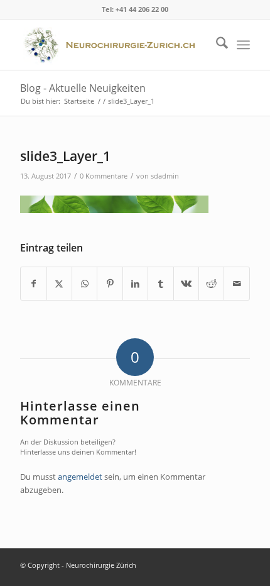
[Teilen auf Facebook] (33, 283)
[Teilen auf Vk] (186, 283)
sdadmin (165, 176)
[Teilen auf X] (59, 283)
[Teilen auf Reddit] (211, 283)
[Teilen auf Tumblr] (160, 283)
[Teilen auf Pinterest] (109, 283)
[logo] (111, 44)
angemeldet (80, 476)
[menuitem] (215, 44)
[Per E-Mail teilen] (236, 283)
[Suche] (215, 44)
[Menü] (243, 45)
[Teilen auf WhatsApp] (84, 283)
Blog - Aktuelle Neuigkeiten (83, 88)
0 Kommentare (103, 176)
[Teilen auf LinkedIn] (135, 283)
